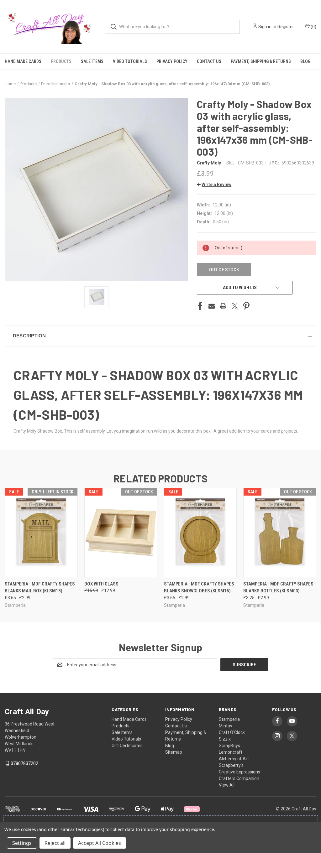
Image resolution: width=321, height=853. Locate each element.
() (313, 26)
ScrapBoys (229, 745)
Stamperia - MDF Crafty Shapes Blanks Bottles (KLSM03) (278, 587)
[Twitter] (235, 306)
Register (285, 26)
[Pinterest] (246, 306)
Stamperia (229, 719)
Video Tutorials (130, 61)
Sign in (264, 26)
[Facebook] (200, 306)
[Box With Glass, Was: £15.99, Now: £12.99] (121, 532)
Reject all (55, 843)
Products (61, 61)
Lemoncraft (230, 752)
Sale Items (92, 61)
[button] (214, 184)
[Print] (223, 306)
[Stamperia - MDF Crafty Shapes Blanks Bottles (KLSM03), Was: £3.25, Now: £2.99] (280, 532)
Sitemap (173, 752)
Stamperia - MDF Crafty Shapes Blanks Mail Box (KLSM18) (40, 587)
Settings (22, 843)
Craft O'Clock (232, 732)
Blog (305, 61)
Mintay (225, 725)
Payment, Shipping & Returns (261, 61)
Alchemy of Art (234, 758)
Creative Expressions (239, 771)
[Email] (211, 306)
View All (226, 785)
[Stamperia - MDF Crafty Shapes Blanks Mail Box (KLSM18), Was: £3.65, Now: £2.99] (41, 532)
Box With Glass (101, 584)
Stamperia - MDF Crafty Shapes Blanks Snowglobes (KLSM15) (199, 587)
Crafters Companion (239, 778)
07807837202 (24, 763)
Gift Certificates (127, 745)
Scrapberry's (231, 765)
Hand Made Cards (23, 61)
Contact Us (209, 61)
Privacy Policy (171, 61)
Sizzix (225, 738)
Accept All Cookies (99, 843)
